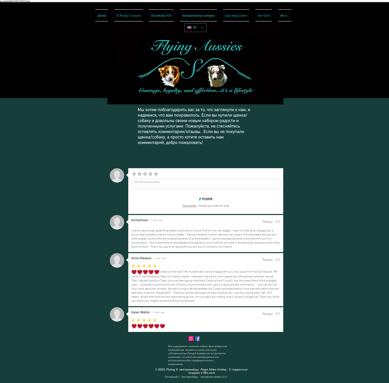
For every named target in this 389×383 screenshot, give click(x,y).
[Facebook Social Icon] (197, 338)
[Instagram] (190, 338)
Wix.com (209, 372)
